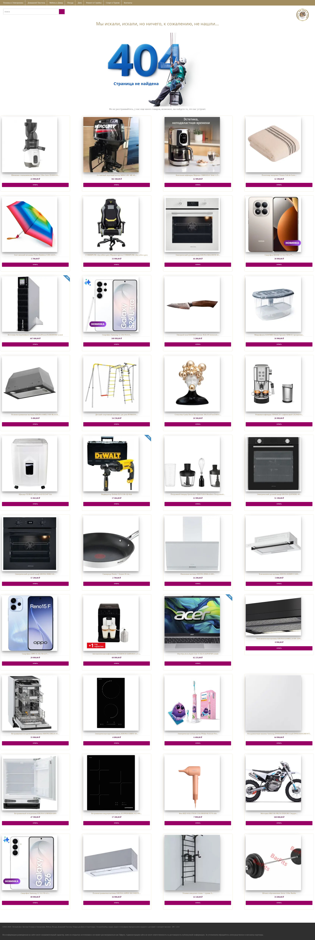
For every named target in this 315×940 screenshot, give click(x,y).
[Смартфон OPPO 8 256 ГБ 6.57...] (29, 623)
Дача (80, 3)
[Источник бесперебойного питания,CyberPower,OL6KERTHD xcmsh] (29, 304)
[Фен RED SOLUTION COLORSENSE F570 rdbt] (192, 782)
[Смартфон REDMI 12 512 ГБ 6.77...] (273, 224)
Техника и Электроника (13, 3)
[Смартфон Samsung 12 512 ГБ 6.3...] (29, 862)
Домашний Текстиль (36, 3)
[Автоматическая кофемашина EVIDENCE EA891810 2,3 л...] (111, 623)
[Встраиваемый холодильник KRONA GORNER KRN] (29, 782)
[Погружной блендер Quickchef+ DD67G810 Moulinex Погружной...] (192, 463)
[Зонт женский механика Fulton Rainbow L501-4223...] (29, 224)
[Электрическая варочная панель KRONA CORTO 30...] (111, 703)
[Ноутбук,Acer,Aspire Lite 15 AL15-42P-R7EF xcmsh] (192, 623)
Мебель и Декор (56, 3)
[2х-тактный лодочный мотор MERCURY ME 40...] (111, 144)
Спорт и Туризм (112, 3)
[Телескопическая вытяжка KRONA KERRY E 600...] (273, 543)
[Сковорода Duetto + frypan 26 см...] (111, 543)
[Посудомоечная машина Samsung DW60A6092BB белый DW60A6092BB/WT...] (273, 703)
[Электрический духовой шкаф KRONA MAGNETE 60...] (192, 224)
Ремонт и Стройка (94, 3)
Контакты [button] (128, 3)
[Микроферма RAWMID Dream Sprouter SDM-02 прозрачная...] (273, 304)
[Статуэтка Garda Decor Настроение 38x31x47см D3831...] (192, 384)
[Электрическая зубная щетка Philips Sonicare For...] (192, 703)
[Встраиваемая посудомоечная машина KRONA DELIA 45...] (29, 703)
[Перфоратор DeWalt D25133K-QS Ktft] (111, 463)
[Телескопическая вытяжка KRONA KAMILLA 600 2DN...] (273, 616)
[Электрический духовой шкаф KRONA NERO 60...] (29, 543)
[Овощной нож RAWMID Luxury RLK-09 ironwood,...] (192, 304)
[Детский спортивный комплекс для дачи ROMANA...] (111, 384)
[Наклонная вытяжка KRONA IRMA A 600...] (192, 543)
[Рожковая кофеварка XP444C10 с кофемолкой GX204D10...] (273, 384)
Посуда (70, 3)
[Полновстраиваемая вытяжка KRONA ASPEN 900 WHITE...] (111, 862)
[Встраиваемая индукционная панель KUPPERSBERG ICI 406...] (111, 782)
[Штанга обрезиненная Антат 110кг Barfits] (273, 862)
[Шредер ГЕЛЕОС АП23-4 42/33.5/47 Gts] (29, 463)
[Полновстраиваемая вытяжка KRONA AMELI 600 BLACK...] (29, 384)
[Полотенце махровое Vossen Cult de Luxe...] (273, 144)
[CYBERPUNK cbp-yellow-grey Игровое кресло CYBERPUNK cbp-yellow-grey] (111, 224)
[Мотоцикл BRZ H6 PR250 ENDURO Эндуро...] (273, 782)
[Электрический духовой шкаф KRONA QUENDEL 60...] (273, 463)
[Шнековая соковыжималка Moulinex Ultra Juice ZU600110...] (29, 144)
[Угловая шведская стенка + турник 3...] (192, 862)
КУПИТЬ (35, 185)
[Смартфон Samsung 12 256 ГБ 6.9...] (111, 304)
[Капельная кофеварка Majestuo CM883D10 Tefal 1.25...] (192, 144)
